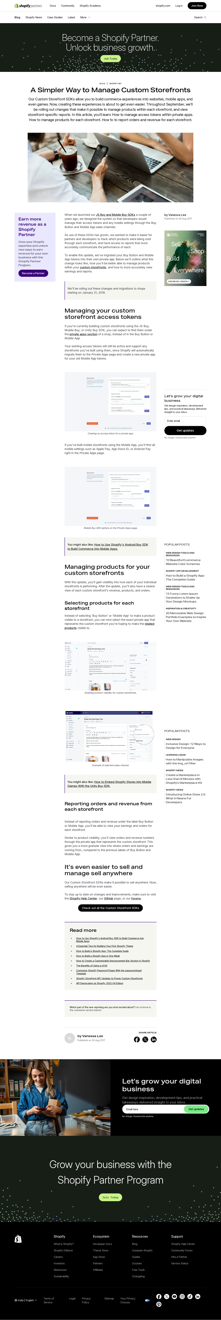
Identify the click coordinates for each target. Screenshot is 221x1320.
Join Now (197, 5)
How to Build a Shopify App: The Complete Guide (102, 951)
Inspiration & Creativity (181, 608)
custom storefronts (93, 267)
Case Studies (55, 17)
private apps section (83, 334)
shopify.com (163, 5)
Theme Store (100, 1250)
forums (136, 898)
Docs (53, 5)
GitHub (108, 898)
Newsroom (60, 1269)
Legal (72, 1298)
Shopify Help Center (83, 898)
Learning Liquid (176, 755)
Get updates (185, 430)
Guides (136, 1256)
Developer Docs (102, 1244)
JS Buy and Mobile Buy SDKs (115, 214)
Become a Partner (33, 273)
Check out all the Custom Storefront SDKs (110, 908)
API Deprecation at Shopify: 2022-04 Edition (99, 983)
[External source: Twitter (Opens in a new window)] (145, 1039)
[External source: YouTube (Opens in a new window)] (174, 1296)
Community (67, 5)
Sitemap (109, 1298)
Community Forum (182, 1250)
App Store (99, 1256)
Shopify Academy (90, 5)
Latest (71, 17)
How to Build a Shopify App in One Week (98, 956)
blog (102, 83)
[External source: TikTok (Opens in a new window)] (190, 1296)
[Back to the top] (18, 1239)
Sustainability (61, 1276)
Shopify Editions (63, 1250)
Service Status (179, 1263)
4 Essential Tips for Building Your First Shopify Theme (104, 946)
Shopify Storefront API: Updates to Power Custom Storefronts (109, 978)
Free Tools (138, 1269)
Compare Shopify (142, 1250)
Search (198, 17)
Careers (58, 1256)
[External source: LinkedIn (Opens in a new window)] (154, 1039)
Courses (137, 1263)
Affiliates (98, 1269)
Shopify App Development (182, 571)
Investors (59, 1263)
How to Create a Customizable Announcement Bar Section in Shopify (113, 960)
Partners (98, 1263)
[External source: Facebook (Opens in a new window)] (137, 1039)
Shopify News (33, 17)
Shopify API (115, 83)
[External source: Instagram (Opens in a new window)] (182, 1296)
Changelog (138, 1276)
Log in (178, 5)
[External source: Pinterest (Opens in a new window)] (158, 1304)
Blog (17, 17)
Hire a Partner (179, 1256)
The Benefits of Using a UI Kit (91, 965)
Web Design (173, 739)
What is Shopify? (64, 1244)
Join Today (110, 58)
